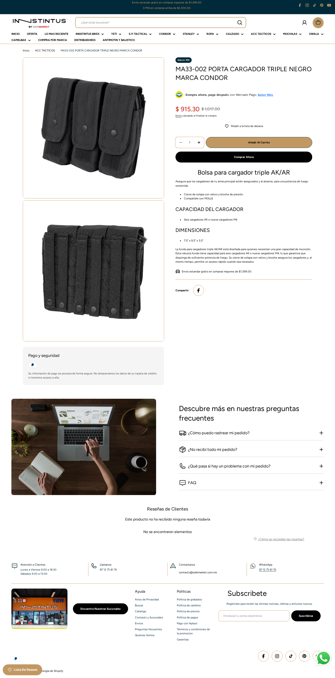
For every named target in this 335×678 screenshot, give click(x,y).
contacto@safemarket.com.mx (198, 572)
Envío (178, 115)
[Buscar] (239, 22)
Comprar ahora (244, 157)
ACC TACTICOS (45, 50)
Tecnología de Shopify (49, 671)
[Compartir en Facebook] (198, 290)
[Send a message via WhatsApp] (323, 658)
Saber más (265, 94)
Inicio (26, 50)
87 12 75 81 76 (267, 569)
